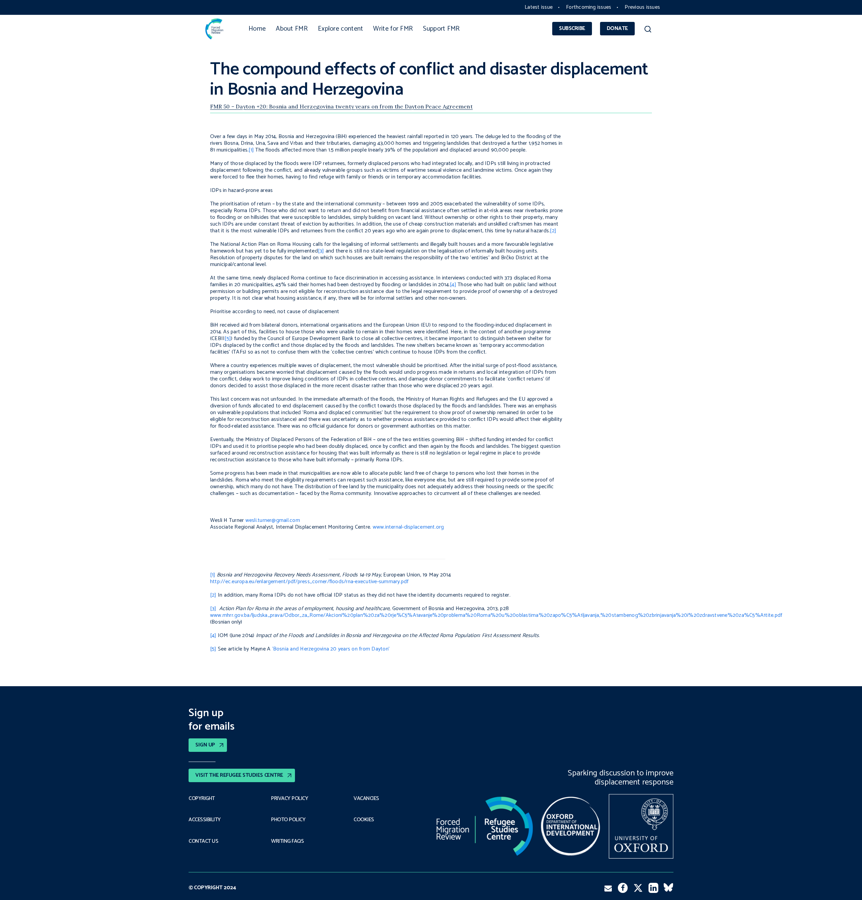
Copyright (202, 799)
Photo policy (288, 820)
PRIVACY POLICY (289, 799)
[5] (228, 338)
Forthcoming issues (588, 7)
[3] (321, 251)
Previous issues (642, 7)
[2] (553, 230)
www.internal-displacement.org (408, 527)
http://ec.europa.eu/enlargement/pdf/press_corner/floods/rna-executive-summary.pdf (309, 581)
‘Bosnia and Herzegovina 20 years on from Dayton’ (331, 649)
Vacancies (366, 799)
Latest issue (539, 7)
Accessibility (205, 820)
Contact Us (203, 841)
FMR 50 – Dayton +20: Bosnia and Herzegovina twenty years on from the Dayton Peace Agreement (341, 106)
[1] (251, 150)
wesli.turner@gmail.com (272, 520)
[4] (453, 284)
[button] (648, 30)
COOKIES (364, 820)
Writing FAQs (287, 841)
